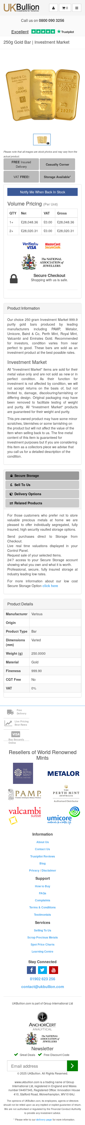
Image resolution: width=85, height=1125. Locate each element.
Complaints (42, 900)
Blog (42, 863)
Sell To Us (21, 484)
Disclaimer (49, 870)
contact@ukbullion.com (42, 986)
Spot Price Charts (43, 944)
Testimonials (42, 914)
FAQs (42, 893)
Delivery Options (27, 493)
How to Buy (42, 886)
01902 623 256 (42, 978)
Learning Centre (42, 951)
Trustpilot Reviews (42, 856)
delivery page (44, 1119)
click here (50, 585)
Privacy (34, 870)
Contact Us (42, 849)
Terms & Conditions (42, 907)
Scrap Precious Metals (42, 937)
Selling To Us (42, 930)
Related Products (27, 503)
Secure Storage (26, 475)
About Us (42, 842)
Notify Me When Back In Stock (42, 192)
